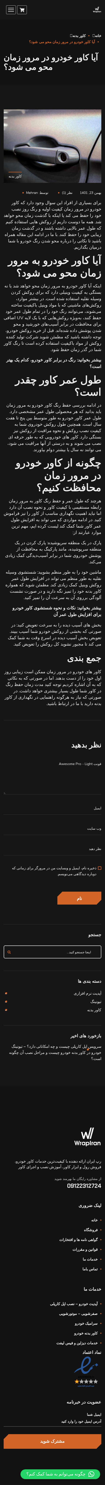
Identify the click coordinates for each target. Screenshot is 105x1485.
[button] (60, 1474)
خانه (98, 35)
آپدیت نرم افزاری (87, 993)
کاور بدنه (79, 35)
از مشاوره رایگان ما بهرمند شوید (77, 1179)
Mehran (32, 192)
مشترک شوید (52, 1441)
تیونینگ (95, 1001)
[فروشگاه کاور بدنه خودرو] (97, 10)
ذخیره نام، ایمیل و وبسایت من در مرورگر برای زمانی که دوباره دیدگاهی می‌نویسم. (54, 871)
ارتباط (63, 704)
